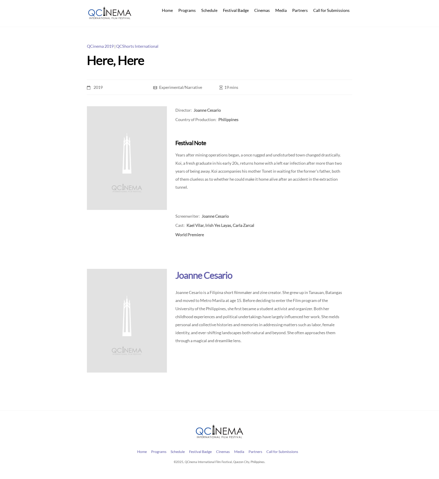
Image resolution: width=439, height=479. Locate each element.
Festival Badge (236, 10)
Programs (187, 10)
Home (167, 10)
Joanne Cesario (203, 275)
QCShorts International (137, 46)
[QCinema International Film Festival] (110, 17)
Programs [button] (158, 451)
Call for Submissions (331, 10)
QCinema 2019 (100, 46)
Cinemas (262, 10)
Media (281, 10)
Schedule (209, 10)
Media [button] (239, 451)
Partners (300, 10)
